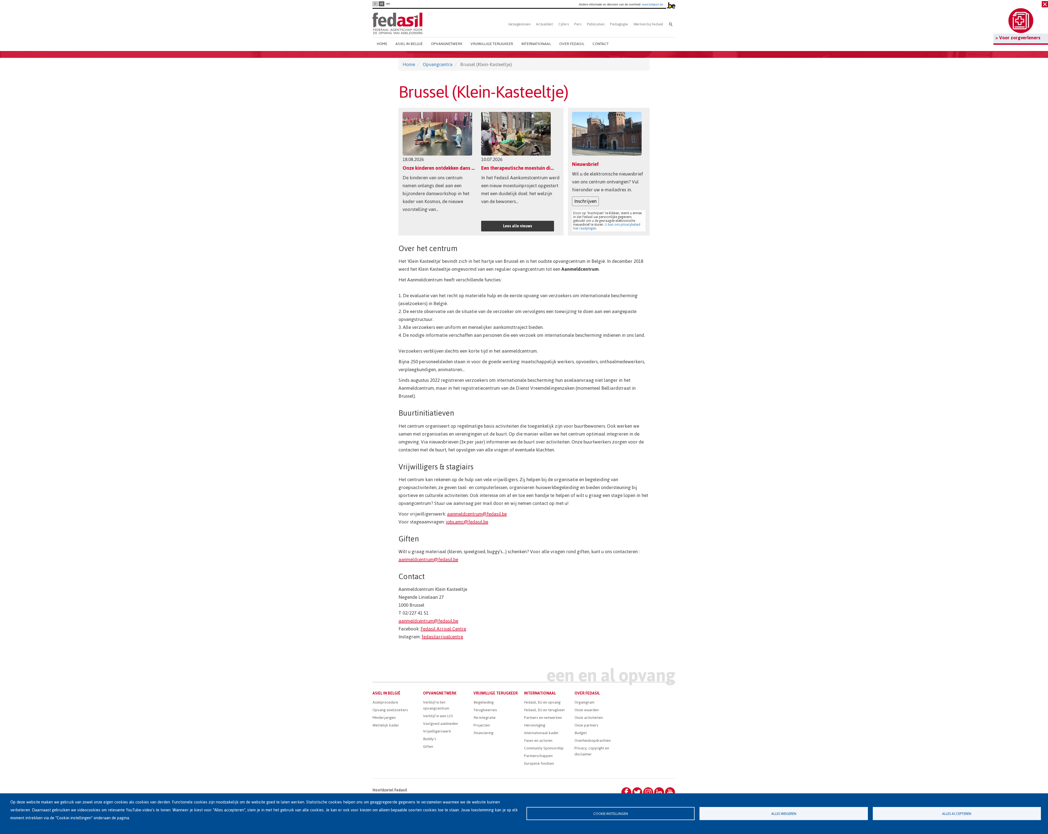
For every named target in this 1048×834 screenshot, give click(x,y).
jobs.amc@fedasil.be (467, 521)
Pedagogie (619, 24)
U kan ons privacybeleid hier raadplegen (606, 226)
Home (382, 43)
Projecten (482, 725)
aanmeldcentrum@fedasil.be (477, 514)
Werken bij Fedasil (648, 24)
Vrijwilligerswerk (437, 731)
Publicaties (596, 24)
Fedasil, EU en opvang (542, 702)
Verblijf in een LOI (438, 716)
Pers (577, 24)
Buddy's (429, 739)
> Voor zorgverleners (1017, 37)
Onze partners (586, 725)
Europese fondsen (539, 763)
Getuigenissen (519, 24)
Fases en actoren (538, 740)
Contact (601, 43)
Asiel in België (409, 43)
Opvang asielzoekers (390, 710)
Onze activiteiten (588, 717)
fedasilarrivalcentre (442, 636)
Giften (428, 746)
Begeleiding (484, 702)
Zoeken (670, 24)
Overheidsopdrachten (592, 740)
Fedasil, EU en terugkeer (544, 710)
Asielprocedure (385, 702)
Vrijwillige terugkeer (492, 43)
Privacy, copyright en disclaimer (591, 751)
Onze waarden (586, 710)
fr (375, 4)
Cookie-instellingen (610, 813)
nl (381, 4)
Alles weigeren (783, 813)
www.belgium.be (652, 4)
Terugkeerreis (485, 710)
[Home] (397, 22)
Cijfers (563, 24)
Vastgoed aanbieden (440, 723)
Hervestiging (534, 725)
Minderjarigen (384, 717)
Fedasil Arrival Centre (443, 628)
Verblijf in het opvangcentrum (436, 705)
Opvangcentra (437, 64)
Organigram (584, 702)
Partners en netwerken (543, 717)
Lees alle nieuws (517, 226)
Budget (580, 733)
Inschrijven (585, 201)
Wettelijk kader (386, 725)
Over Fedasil (571, 43)
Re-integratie (485, 717)
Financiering (483, 733)
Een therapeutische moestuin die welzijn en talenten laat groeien (552, 168)
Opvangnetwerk (446, 43)
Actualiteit (544, 24)
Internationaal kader (541, 733)
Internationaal (536, 43)
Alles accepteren (956, 813)
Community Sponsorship (544, 748)
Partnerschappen (538, 755)
